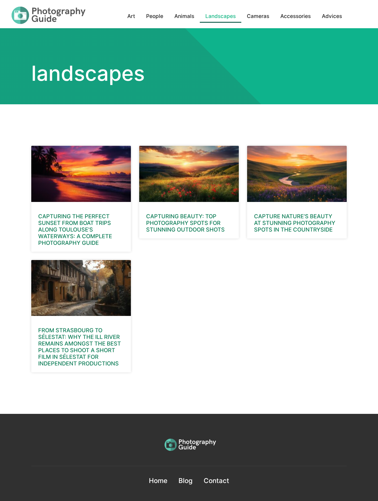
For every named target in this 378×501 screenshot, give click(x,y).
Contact (216, 481)
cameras (258, 16)
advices (332, 16)
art (131, 16)
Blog (185, 481)
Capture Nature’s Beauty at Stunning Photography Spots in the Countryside (294, 223)
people (154, 16)
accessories (295, 16)
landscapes (220, 16)
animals (184, 16)
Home (158, 481)
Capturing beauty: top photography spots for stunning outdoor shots (185, 223)
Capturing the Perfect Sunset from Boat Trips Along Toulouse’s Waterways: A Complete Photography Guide (75, 229)
